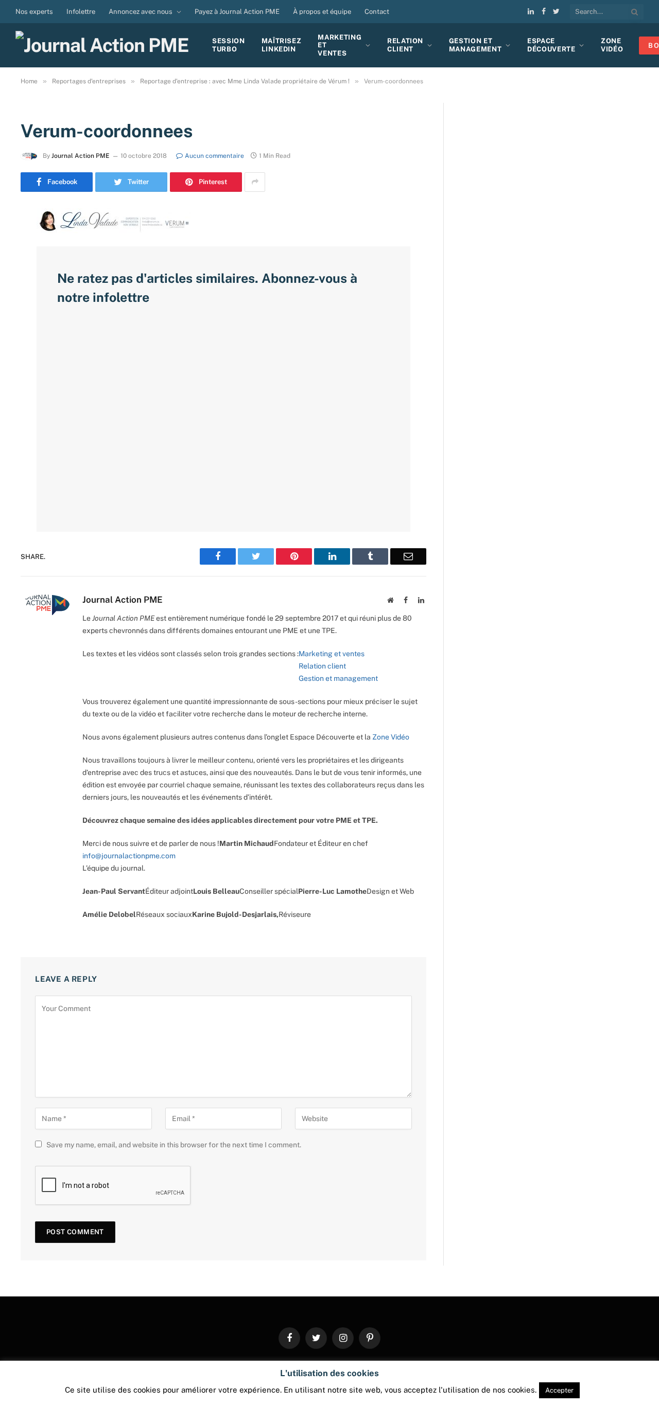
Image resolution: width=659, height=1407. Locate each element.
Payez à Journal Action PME (237, 11)
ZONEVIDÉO (612, 45)
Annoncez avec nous (140, 11)
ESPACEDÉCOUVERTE (551, 45)
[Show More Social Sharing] (255, 182)
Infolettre (80, 11)
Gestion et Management (475, 45)
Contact (377, 11)
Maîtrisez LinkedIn (282, 45)
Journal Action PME (80, 155)
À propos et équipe (322, 11)
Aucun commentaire (214, 155)
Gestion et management (338, 678)
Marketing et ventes (332, 654)
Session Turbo (228, 45)
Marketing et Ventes (339, 45)
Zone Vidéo (390, 737)
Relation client (405, 45)
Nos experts (34, 11)
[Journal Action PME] (105, 45)
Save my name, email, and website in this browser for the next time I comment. (173, 1145)
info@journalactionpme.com (129, 856)
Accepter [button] (559, 1390)
